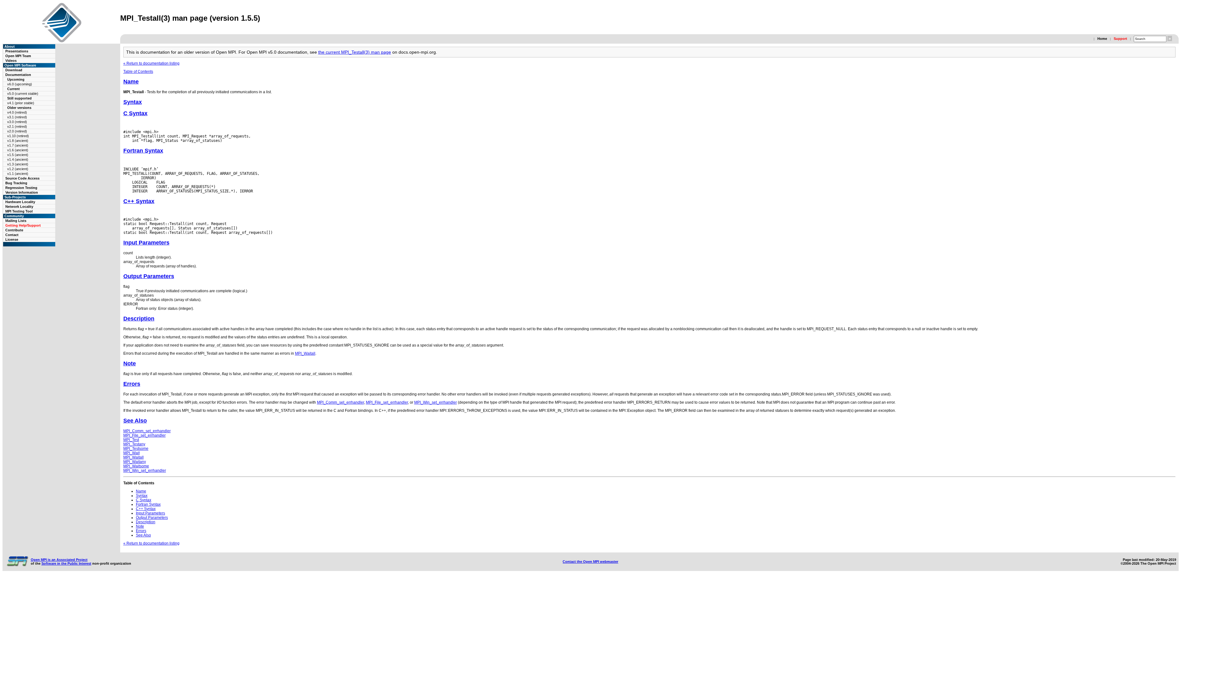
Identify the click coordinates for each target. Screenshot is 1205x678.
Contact (12, 235)
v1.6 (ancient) (17, 150)
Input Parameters (146, 242)
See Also (135, 420)
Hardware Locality (20, 202)
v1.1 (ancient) (17, 173)
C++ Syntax (138, 201)
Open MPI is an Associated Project (59, 560)
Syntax (132, 102)
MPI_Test (131, 440)
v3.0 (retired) (17, 122)
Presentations (16, 51)
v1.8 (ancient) (17, 141)
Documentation (18, 75)
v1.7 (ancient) (17, 145)
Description (138, 318)
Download (13, 70)
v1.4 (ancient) (17, 159)
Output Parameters (148, 276)
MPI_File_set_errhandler (387, 402)
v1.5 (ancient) (17, 155)
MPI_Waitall (305, 353)
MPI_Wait (131, 453)
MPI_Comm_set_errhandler (340, 402)
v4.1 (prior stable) (20, 103)
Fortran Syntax (143, 151)
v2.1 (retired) (17, 126)
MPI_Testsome (135, 448)
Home (1102, 38)
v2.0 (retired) (17, 131)
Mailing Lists (15, 221)
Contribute (14, 230)
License (11, 239)
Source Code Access (22, 178)
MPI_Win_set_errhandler (435, 402)
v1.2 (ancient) (17, 169)
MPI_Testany (134, 444)
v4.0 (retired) (17, 112)
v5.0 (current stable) (22, 93)
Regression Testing (21, 188)
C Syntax (135, 113)
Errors (131, 384)
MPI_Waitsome (136, 466)
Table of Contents (138, 71)
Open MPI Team (18, 56)
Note (129, 363)
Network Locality (19, 206)
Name (131, 81)
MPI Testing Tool (19, 211)
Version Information (21, 192)
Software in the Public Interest (66, 563)
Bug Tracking (16, 183)
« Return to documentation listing (151, 63)
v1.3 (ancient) (17, 164)
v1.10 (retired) (18, 136)
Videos (11, 60)
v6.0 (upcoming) (19, 84)
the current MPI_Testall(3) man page (354, 52)
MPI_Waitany (134, 462)
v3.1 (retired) (17, 117)
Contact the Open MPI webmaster (590, 561)
